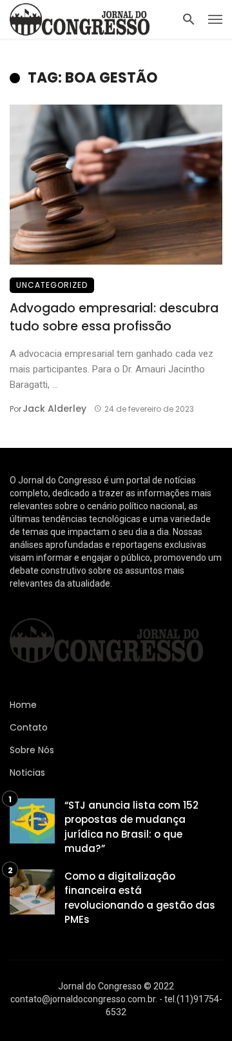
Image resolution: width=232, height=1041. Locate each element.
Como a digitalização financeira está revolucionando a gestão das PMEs (139, 898)
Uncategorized (52, 284)
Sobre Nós (32, 749)
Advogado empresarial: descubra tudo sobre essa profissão (114, 317)
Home (23, 704)
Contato (29, 727)
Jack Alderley (54, 408)
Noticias (27, 772)
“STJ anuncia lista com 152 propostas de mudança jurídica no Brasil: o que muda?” (131, 827)
